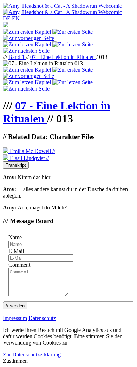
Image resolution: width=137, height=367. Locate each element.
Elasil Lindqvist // (28, 158)
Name (15, 237)
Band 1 (17, 57)
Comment (19, 265)
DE (7, 18)
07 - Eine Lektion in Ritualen (63, 57)
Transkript (16, 165)
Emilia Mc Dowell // (31, 151)
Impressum (15, 318)
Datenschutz (42, 318)
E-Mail (16, 251)
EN (16, 18)
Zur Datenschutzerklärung (32, 355)
